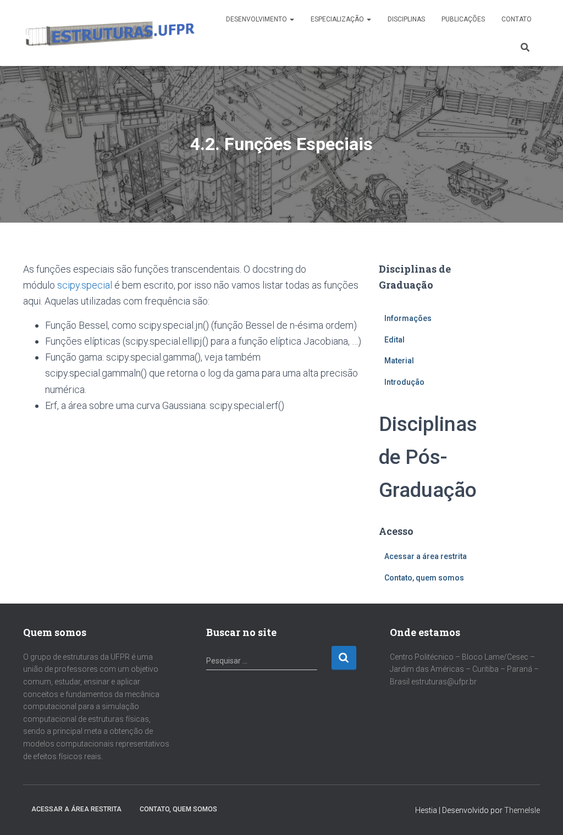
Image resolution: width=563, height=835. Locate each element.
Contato (516, 19)
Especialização (338, 19)
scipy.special (84, 285)
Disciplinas (406, 19)
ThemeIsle (522, 810)
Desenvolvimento (257, 19)
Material (399, 360)
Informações (408, 318)
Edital (394, 339)
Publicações (463, 19)
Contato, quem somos (424, 577)
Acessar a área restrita (425, 556)
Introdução (404, 382)
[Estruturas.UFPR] (109, 33)
